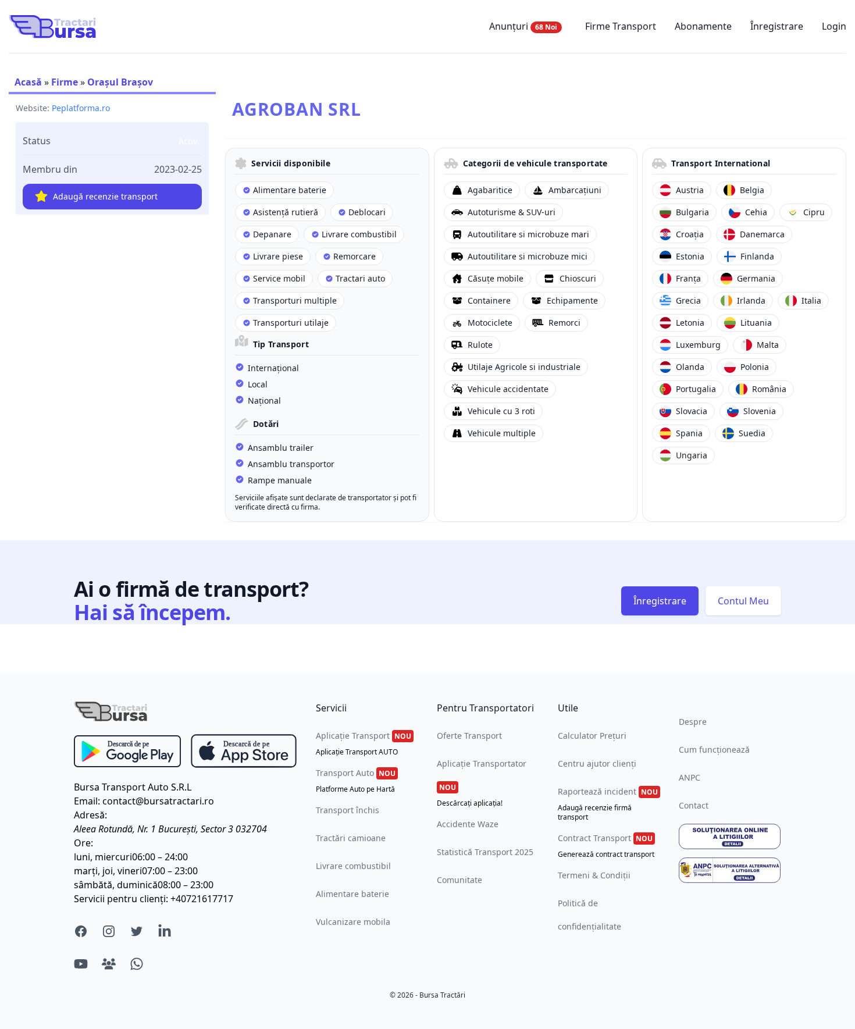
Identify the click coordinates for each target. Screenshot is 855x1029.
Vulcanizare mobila (353, 921)
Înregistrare (776, 26)
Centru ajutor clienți (597, 763)
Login (834, 26)
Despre (693, 721)
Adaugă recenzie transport (105, 196)
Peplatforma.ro (81, 107)
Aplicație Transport (363, 743)
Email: (87, 801)
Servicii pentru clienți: (121, 898)
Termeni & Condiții (594, 875)
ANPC (689, 777)
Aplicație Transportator (481, 783)
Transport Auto (356, 780)
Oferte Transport (469, 735)
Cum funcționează (714, 749)
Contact (693, 805)
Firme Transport (620, 26)
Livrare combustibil (353, 865)
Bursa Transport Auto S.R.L (132, 787)
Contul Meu (743, 600)
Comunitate (459, 879)
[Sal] (730, 870)
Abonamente (703, 26)
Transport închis (347, 810)
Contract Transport (606, 845)
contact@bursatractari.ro (158, 801)
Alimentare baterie (352, 893)
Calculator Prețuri (592, 735)
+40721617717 (201, 898)
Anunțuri (523, 26)
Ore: (83, 842)
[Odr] (730, 836)
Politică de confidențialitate (589, 915)
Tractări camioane (351, 837)
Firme (64, 82)
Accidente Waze (467, 823)
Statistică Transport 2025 (485, 851)
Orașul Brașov (120, 82)
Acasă (28, 82)
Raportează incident (608, 804)
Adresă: (90, 815)
